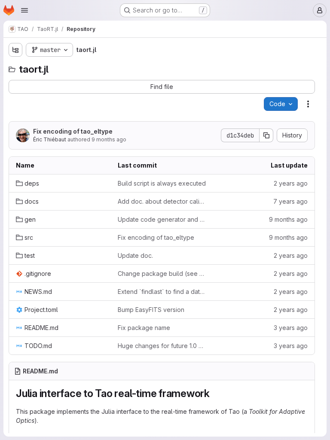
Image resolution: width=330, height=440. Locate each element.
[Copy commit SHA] (266, 135)
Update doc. (135, 255)
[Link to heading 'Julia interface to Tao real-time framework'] (215, 393)
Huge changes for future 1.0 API (162, 345)
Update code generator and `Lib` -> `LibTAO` (162, 219)
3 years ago (291, 327)
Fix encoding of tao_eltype (73, 131)
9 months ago (109, 139)
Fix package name (144, 327)
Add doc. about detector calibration (162, 201)
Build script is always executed (162, 183)
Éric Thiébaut (49, 139)
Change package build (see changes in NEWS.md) (162, 273)
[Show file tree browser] (15, 50)
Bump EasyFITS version (151, 309)
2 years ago (291, 183)
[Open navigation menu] (24, 10)
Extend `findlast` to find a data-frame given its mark (162, 291)
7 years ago (290, 201)
